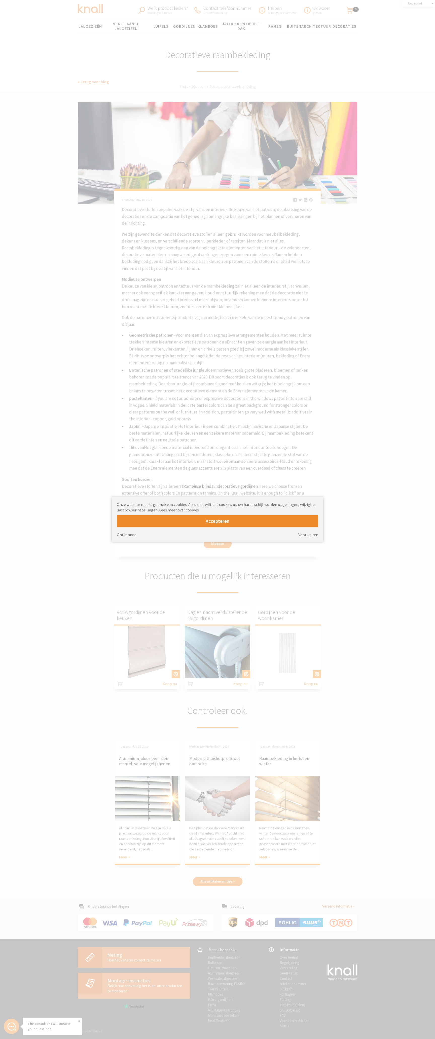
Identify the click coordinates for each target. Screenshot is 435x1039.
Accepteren (217, 521)
